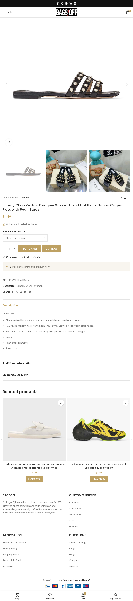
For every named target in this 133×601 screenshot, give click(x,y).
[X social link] (62, 3)
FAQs (72, 554)
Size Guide (8, 566)
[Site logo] (66, 11)
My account (75, 514)
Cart (71, 520)
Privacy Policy (10, 548)
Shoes (15, 197)
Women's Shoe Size (14, 231)
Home (6, 197)
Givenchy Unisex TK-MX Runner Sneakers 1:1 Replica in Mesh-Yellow (99, 466)
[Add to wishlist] (61, 403)
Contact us (75, 508)
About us (74, 502)
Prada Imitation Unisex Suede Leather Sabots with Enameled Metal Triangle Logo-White (34, 466)
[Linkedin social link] (71, 3)
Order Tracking (77, 542)
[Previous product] (121, 198)
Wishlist (73, 526)
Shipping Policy (11, 554)
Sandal (25, 197)
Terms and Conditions (14, 542)
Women (38, 285)
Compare (74, 560)
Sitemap (73, 566)
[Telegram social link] (75, 3)
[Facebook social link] (58, 3)
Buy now (51, 248)
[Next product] (128, 198)
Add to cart (29, 248)
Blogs (72, 548)
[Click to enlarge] (8, 142)
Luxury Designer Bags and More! (72, 580)
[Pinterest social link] (66, 3)
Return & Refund (12, 560)
